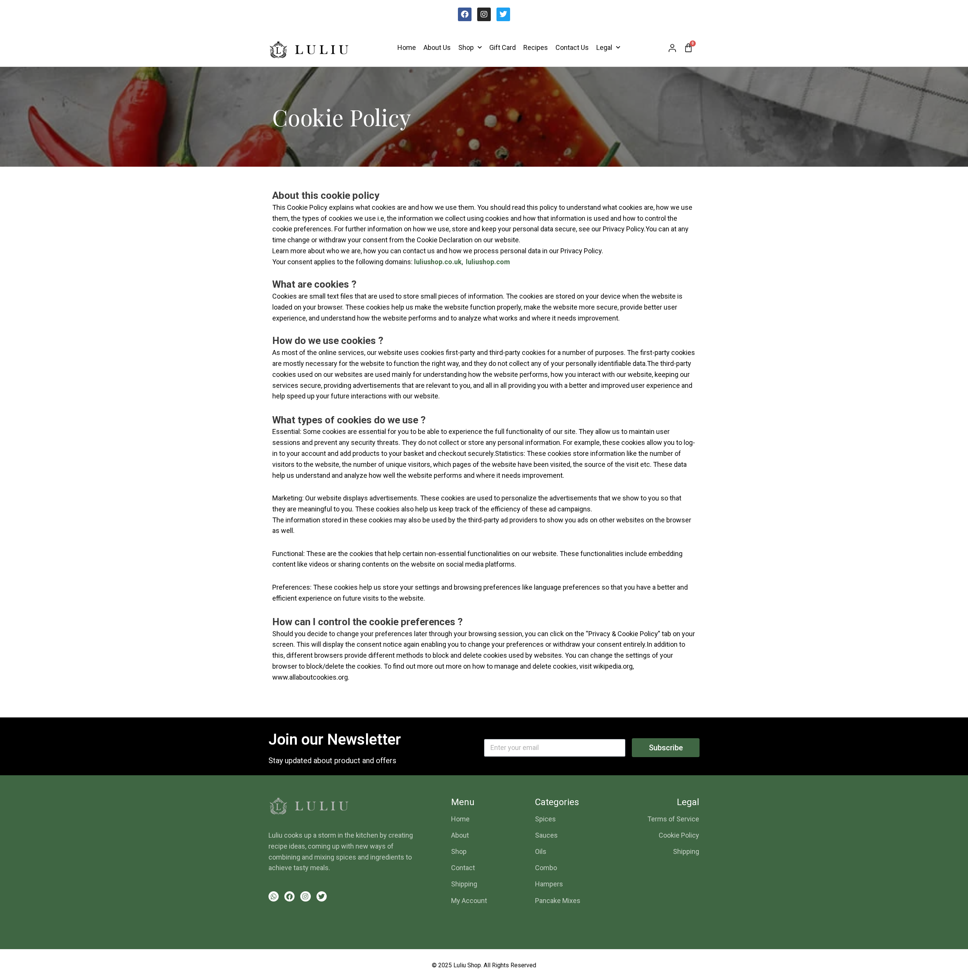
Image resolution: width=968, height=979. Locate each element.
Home (406, 47)
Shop (466, 47)
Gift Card (502, 47)
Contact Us (572, 47)
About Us (437, 47)
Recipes (535, 47)
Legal (604, 47)
